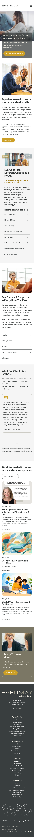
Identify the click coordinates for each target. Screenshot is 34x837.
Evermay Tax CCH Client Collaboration (13, 832)
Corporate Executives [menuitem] (17, 751)
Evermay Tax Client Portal (9, 829)
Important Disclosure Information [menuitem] (17, 788)
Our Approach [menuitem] (17, 763)
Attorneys (5, 358)
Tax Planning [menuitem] (17, 724)
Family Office (9, 237)
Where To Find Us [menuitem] (17, 766)
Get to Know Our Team (13, 53)
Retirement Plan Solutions (13, 243)
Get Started (10, 673)
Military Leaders (7, 341)
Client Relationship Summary (14, 809)
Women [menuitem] (17, 748)
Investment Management (13, 231)
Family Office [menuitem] (17, 729)
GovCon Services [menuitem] (17, 735)
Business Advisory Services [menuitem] (17, 731)
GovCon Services (10, 254)
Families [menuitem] (17, 744)
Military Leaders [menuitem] (17, 746)
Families (4, 335)
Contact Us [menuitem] (17, 783)
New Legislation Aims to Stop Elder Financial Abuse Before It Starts (15, 512)
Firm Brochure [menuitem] (17, 792)
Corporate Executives (9, 352)
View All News (9, 476)
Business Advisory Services (14, 249)
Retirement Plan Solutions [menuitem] (17, 733)
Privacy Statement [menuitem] (17, 794)
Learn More (7, 140)
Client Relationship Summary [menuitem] (17, 790)
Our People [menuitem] (17, 761)
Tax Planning (9, 226)
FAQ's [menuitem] (17, 775)
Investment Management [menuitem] (17, 726)
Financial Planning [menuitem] (17, 722)
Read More (5, 529)
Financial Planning (10, 220)
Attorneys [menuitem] (17, 753)
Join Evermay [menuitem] (17, 772)
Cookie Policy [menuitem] (17, 797)
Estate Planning (10, 214)
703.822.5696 (18, 708)
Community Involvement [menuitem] (17, 768)
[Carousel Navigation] (17, 442)
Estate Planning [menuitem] (17, 720)
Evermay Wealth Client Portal (10, 826)
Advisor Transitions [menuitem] (17, 770)
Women (4, 346)
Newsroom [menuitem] (17, 785)
